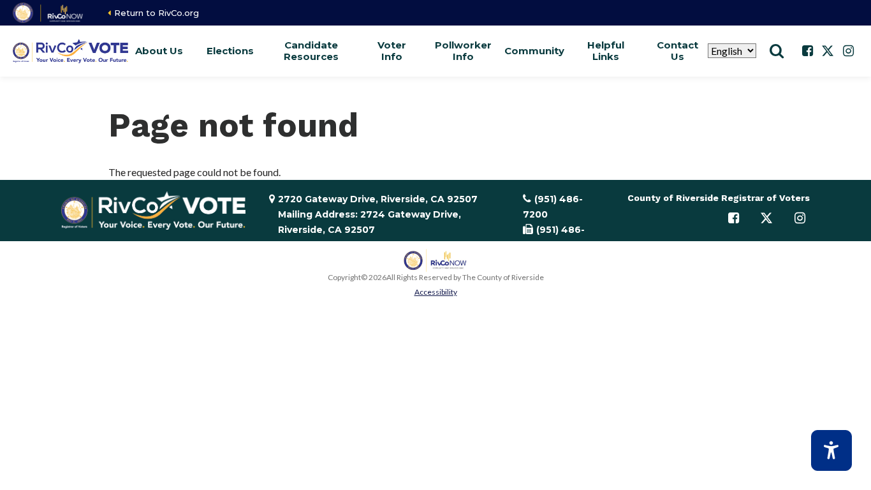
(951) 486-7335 (554, 237)
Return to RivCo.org (156, 13)
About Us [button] (159, 51)
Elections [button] (230, 51)
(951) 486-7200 (553, 206)
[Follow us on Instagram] (848, 51)
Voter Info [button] (391, 51)
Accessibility (435, 292)
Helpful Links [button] (605, 51)
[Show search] (776, 51)
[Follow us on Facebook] (807, 51)
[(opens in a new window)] (49, 13)
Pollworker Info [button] (462, 51)
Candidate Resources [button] (311, 51)
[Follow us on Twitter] (827, 51)
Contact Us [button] (677, 51)
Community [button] (534, 51)
